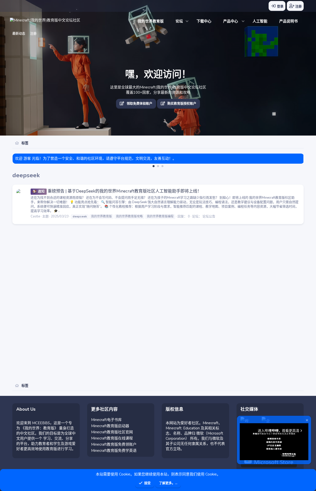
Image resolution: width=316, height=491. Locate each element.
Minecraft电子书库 (106, 419)
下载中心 (204, 21)
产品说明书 (288, 21)
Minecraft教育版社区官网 (112, 432)
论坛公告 (208, 216)
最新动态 (18, 33)
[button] (187, 21)
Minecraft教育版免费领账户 (114, 444)
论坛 (179, 21)
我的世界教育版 (151, 21)
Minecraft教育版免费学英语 (114, 450)
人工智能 (260, 21)
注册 (33, 33)
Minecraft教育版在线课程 (112, 438)
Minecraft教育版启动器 (110, 425)
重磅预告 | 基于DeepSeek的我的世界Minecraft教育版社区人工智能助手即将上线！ (119, 191)
